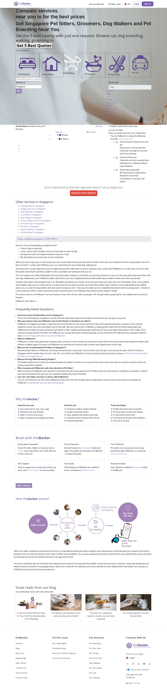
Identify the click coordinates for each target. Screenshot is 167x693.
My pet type (113, 82)
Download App (59, 648)
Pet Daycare (89, 74)
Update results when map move (124, 126)
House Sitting (48, 74)
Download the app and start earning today (45, 383)
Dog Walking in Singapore (32, 212)
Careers (19, 643)
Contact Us (21, 668)
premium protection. (119, 454)
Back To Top (134, 683)
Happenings (21, 658)
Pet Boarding (24, 74)
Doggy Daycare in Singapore (33, 209)
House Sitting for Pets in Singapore (36, 221)
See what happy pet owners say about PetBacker (43, 336)
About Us (20, 653)
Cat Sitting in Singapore (31, 215)
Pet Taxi (135, 73)
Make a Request (24, 485)
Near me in (20, 82)
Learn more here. (125, 139)
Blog (17, 648)
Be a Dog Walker (59, 643)
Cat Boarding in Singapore (32, 232)
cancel (20, 451)
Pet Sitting (93, 653)
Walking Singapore (35, 239)
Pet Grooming (114, 74)
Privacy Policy (22, 677)
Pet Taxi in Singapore (30, 226)
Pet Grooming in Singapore (32, 224)
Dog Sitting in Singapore (31, 218)
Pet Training (94, 677)
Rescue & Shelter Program (64, 653)
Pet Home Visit (95, 658)
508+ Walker (52, 239)
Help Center (21, 663)
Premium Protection (61, 658)
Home (20, 239)
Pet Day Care (95, 648)
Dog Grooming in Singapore (33, 229)
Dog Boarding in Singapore (32, 206)
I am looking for (22, 50)
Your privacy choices (140, 669)
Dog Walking (68, 73)
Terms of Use (21, 673)
